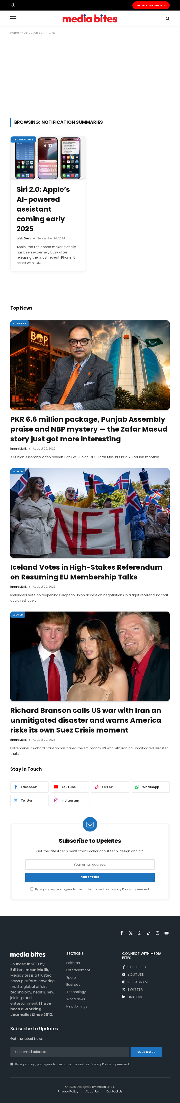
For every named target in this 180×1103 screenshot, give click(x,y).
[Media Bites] (90, 18)
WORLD (18, 471)
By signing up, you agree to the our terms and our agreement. (92, 889)
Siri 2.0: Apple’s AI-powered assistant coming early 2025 (43, 209)
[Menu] (13, 18)
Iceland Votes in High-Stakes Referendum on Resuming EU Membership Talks (86, 572)
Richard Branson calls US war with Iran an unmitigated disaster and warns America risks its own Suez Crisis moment (85, 720)
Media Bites (105, 1087)
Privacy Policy (121, 889)
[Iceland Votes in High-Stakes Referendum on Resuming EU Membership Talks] (90, 513)
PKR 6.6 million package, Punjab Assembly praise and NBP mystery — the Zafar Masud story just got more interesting (88, 429)
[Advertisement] (90, 75)
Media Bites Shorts (151, 5)
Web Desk (24, 238)
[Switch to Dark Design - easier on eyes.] (12, 5)
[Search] (167, 18)
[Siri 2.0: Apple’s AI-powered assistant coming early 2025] (48, 157)
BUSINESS (19, 323)
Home (14, 33)
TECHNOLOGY (23, 139)
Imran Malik (18, 449)
